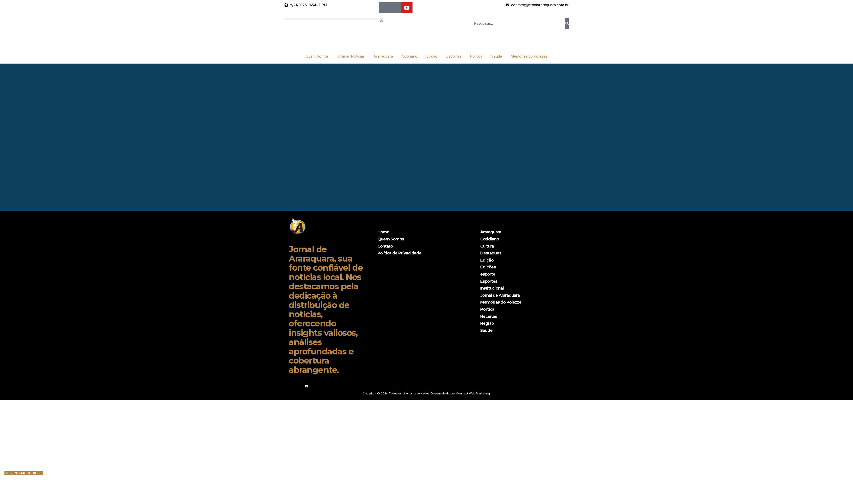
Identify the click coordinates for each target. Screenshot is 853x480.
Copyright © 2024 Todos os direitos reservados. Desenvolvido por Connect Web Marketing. (426, 393)
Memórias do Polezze (529, 56)
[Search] (567, 23)
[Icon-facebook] (384, 7)
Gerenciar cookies (24, 473)
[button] (331, 19)
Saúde (496, 56)
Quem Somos (317, 56)
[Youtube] (407, 7)
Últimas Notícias (351, 56)
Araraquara (383, 56)
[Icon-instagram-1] (395, 7)
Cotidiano (409, 56)
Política (476, 56)
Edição (431, 56)
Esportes (453, 56)
